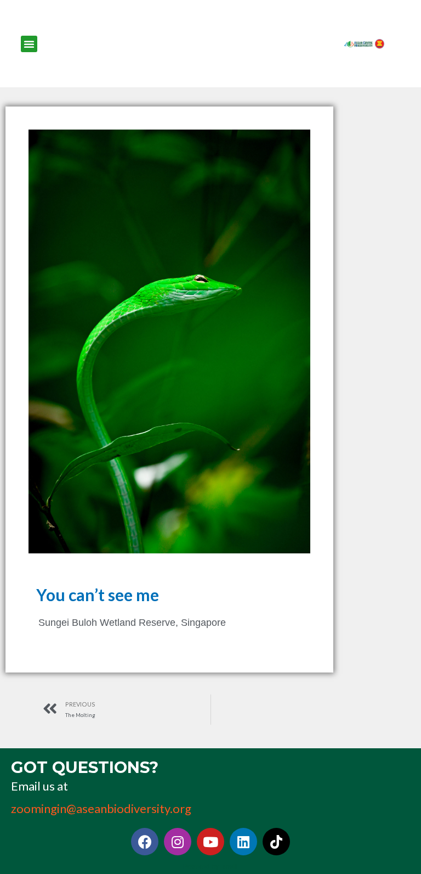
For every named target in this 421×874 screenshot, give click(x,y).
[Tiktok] (276, 841)
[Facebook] (144, 841)
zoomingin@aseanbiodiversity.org (101, 808)
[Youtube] (210, 841)
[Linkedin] (243, 841)
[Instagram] (177, 841)
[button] (29, 44)
